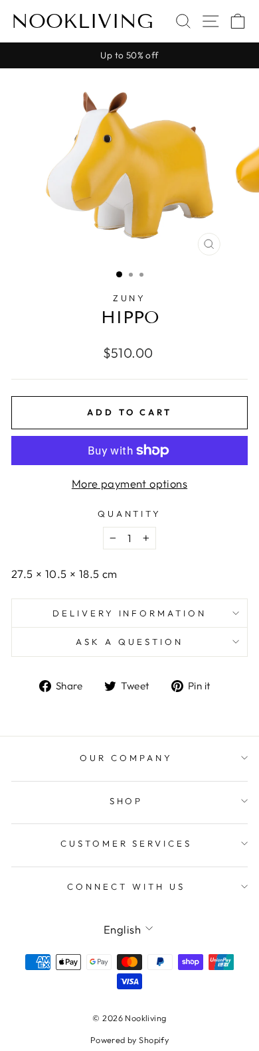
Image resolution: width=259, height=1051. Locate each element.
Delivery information (129, 613)
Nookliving (82, 21)
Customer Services (126, 843)
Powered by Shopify (129, 1039)
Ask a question (129, 641)
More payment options (129, 483)
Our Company (126, 757)
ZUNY (130, 298)
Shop (126, 801)
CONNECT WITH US (126, 886)
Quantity (130, 513)
